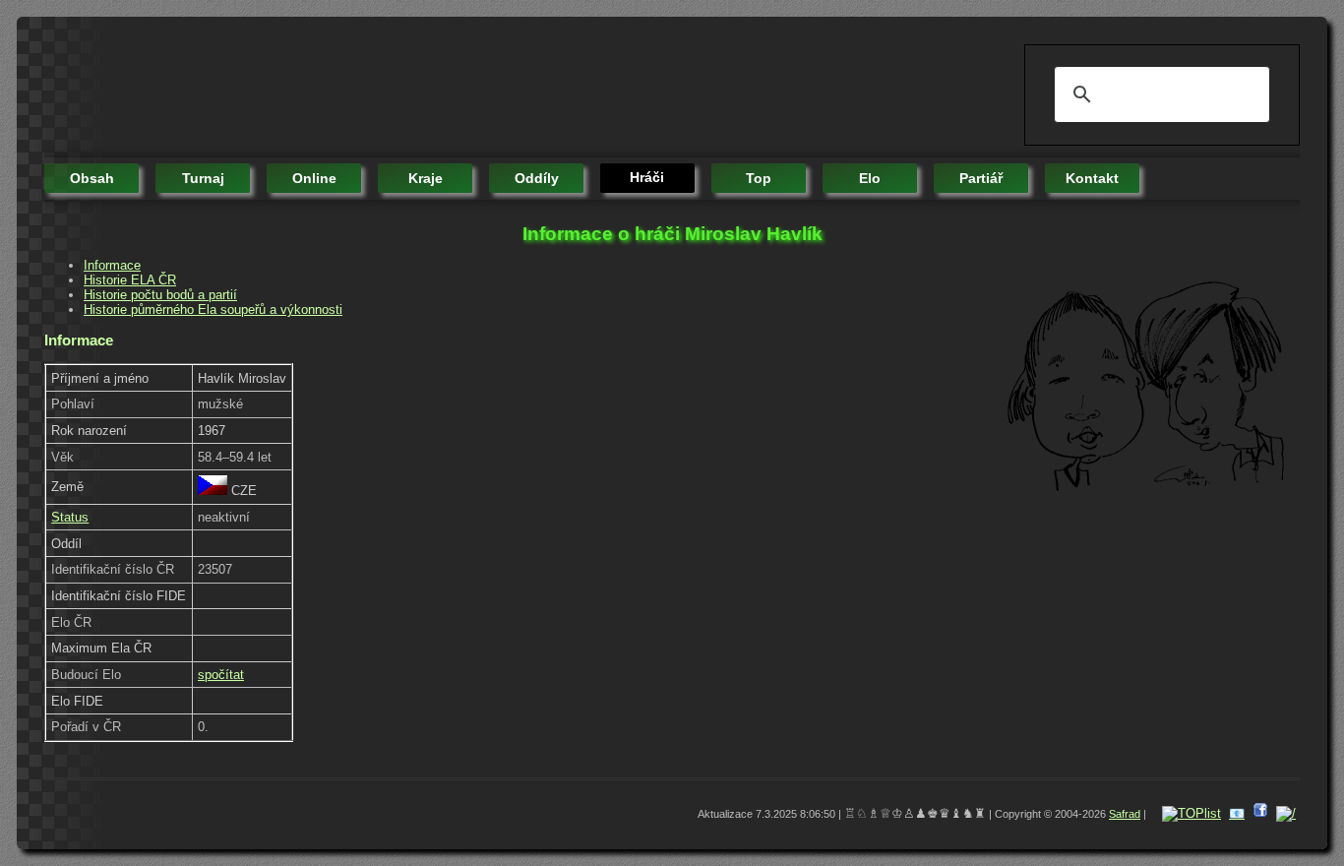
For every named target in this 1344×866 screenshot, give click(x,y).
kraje (425, 178)
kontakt (1092, 178)
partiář (981, 178)
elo (870, 178)
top (758, 178)
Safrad (1124, 814)
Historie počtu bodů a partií (160, 294)
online (314, 178)
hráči (647, 177)
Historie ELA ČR (130, 280)
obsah (92, 178)
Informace (112, 265)
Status (70, 517)
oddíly (537, 178)
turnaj (203, 178)
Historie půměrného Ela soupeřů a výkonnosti (213, 309)
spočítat (221, 674)
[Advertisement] (402, 88)
